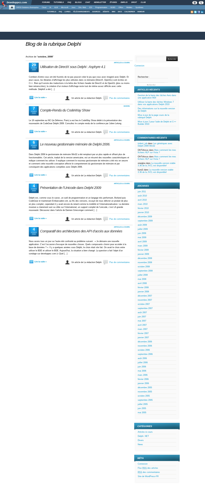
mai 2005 (142, 412)
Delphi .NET (143, 436)
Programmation (101, 7)
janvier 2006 (143, 383)
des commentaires (149, 472)
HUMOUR (140, 12)
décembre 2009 (145, 216)
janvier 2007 (143, 337)
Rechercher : (144, 77)
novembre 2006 (145, 346)
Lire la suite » (40, 97)
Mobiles (129, 7)
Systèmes (139, 7)
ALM (56, 7)
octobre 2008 (144, 266)
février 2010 (143, 208)
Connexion (139, 65)
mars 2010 (143, 204)
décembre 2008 (145, 258)
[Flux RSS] (192, 12)
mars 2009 (143, 246)
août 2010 (142, 196)
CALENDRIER (129, 12)
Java (73, 7)
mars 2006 (143, 375)
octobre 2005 (144, 396)
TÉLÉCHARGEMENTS (81, 12)
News (140, 444)
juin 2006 (142, 366)
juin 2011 (142, 191)
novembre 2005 (145, 391)
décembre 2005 (145, 387)
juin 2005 (142, 408)
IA (50, 7)
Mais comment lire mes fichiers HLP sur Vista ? (157, 151)
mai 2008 (142, 279)
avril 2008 (142, 283)
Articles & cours (122, 62)
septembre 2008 (145, 271)
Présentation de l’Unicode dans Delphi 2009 (70, 188)
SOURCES (96, 12)
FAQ (60, 12)
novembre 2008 (145, 262)
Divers (127, 106)
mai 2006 (142, 371)
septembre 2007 (145, 308)
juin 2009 (142, 233)
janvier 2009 (143, 254)
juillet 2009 (143, 229)
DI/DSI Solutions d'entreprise (27, 7)
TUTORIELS (51, 12)
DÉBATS (106, 12)
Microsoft (64, 7)
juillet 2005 (143, 404)
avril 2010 (142, 200)
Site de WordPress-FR (148, 476)
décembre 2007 (145, 296)
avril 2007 (142, 325)
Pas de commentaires (119, 98)
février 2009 (143, 250)
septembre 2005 (145, 400)
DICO (120, 12)
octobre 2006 (144, 350)
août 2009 (142, 225)
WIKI (113, 12)
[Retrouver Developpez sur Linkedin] (202, 12)
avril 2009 (142, 241)
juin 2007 (142, 316)
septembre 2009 (145, 221)
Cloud (44, 7)
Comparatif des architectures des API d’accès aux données (81, 231)
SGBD (112, 7)
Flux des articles (148, 468)
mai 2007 (142, 321)
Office (121, 7)
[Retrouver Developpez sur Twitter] (195, 12)
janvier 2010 (143, 212)
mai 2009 (142, 237)
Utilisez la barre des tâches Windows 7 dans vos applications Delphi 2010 (156, 103)
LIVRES (67, 12)
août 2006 (142, 358)
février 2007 (143, 333)
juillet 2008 (143, 275)
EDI (90, 7)
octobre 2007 (144, 304)
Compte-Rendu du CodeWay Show (65, 110)
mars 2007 (143, 329)
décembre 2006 (145, 341)
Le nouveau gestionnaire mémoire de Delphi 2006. (75, 144)
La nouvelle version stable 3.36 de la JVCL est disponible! (156, 164)
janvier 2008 (143, 291)
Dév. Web (82, 7)
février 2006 (143, 379)
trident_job (142, 143)
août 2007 (142, 312)
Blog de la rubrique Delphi (53, 44)
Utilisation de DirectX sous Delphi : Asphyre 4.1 (72, 67)
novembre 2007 (145, 300)
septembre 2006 (145, 354)
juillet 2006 (143, 362)
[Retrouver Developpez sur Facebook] (198, 12)
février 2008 (143, 287)
